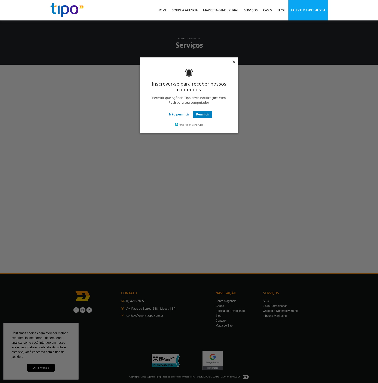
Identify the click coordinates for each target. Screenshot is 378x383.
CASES (267, 10)
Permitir (202, 114)
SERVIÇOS (251, 10)
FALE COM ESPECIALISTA (308, 10)
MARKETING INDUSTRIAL (220, 10)
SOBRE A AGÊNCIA (185, 10)
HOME (162, 10)
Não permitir (179, 114)
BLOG (281, 10)
